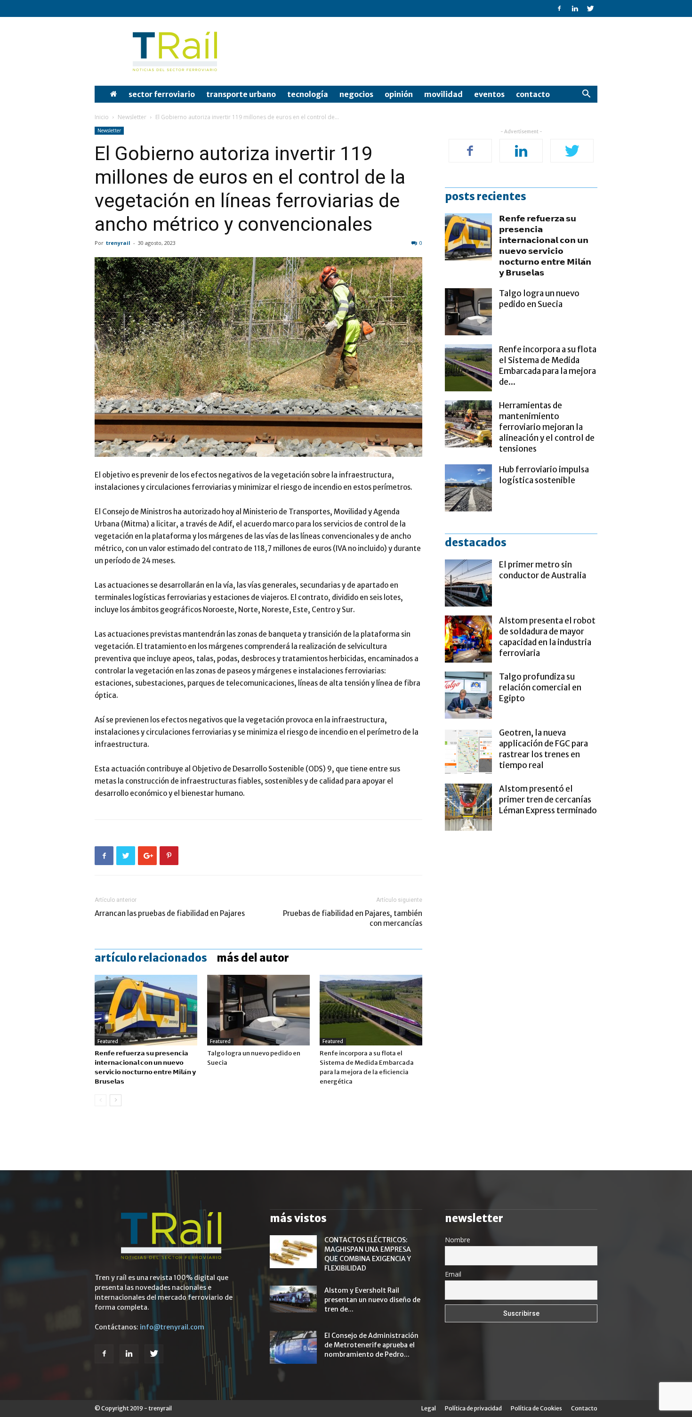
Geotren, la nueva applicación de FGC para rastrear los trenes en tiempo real (543, 749)
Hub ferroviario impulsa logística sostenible (544, 475)
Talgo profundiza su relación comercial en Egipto (540, 688)
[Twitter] (590, 8)
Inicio (102, 117)
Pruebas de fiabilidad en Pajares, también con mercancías (352, 918)
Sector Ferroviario (162, 94)
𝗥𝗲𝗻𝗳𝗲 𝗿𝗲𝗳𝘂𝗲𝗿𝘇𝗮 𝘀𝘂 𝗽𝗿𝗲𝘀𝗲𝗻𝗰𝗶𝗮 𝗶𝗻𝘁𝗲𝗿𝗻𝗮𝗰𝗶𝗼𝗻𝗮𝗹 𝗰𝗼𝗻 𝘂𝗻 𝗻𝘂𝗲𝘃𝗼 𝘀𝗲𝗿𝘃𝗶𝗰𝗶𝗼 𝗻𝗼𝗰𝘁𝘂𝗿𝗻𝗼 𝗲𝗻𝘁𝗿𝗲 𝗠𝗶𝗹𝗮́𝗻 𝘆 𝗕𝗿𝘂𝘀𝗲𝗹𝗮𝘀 (545, 245)
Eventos (489, 94)
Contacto (533, 94)
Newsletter (132, 117)
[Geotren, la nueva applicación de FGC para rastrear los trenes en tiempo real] (468, 751)
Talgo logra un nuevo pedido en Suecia (539, 298)
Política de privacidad (473, 1408)
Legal (428, 1408)
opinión (399, 94)
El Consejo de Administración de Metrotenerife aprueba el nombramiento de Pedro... (371, 1345)
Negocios (356, 94)
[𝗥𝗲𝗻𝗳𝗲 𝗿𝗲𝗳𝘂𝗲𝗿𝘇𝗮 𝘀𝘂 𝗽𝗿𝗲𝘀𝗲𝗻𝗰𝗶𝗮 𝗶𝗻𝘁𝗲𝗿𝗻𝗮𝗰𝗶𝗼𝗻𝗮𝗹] (146, 1010)
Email (453, 1274)
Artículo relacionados (151, 958)
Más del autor (253, 958)
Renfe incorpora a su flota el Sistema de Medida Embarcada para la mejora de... (547, 365)
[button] (586, 94)
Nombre (457, 1239)
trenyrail (118, 242)
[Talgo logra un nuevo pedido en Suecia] (258, 1010)
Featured (107, 1041)
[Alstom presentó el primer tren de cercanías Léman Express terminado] (468, 807)
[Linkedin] (575, 8)
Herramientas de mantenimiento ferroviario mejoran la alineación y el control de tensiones (547, 427)
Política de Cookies (536, 1408)
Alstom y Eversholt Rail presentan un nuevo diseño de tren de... (372, 1299)
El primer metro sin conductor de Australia (542, 570)
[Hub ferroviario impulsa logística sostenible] (468, 487)
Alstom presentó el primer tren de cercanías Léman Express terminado (548, 800)
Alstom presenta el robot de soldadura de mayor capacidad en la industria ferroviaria (547, 636)
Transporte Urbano (241, 94)
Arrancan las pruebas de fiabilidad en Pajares (170, 913)
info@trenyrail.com (172, 1327)
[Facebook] (559, 8)
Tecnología (307, 94)
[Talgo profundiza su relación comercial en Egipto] (468, 695)
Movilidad (443, 94)
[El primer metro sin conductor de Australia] (468, 583)
